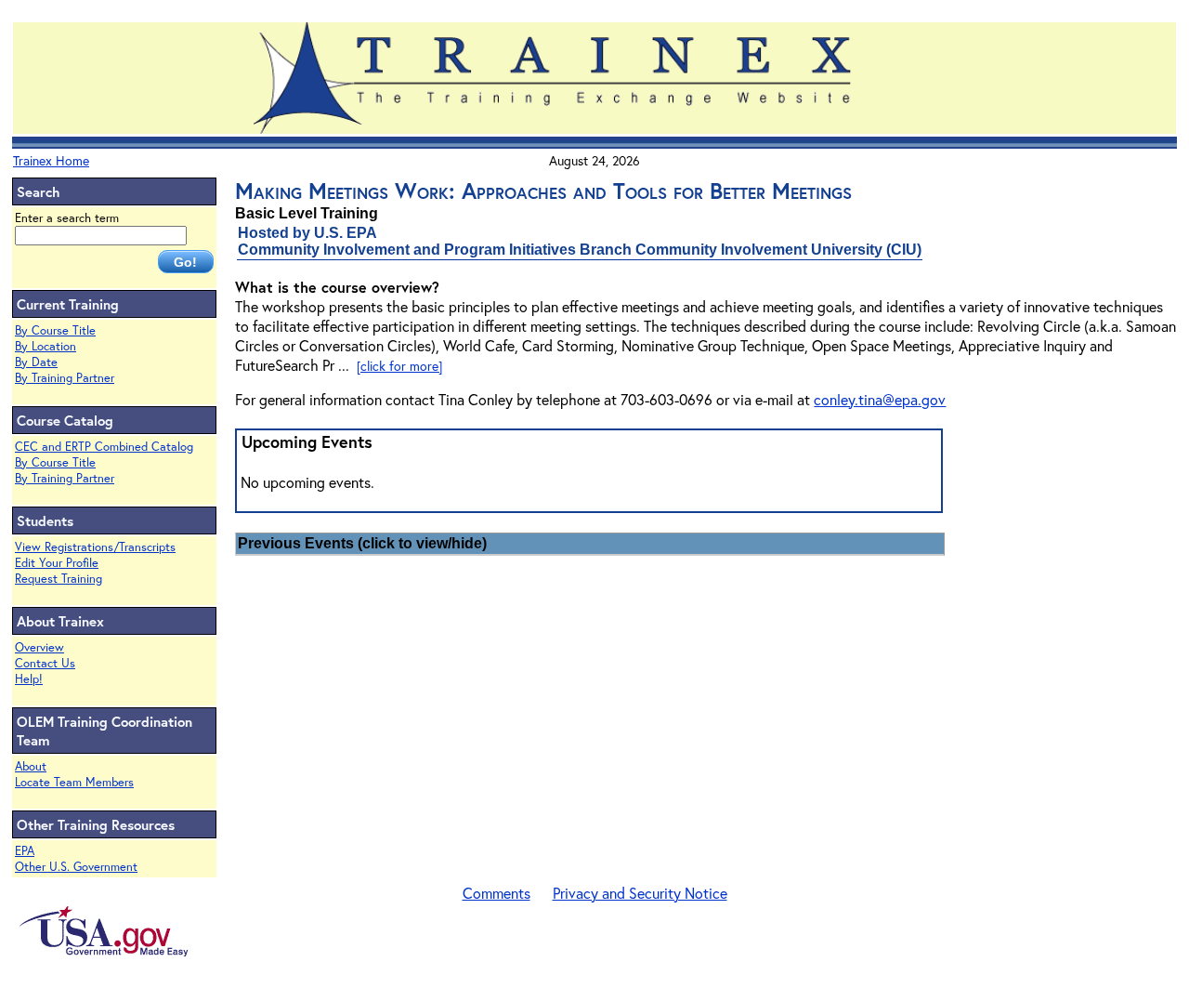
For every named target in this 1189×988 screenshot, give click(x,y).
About (30, 766)
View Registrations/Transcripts (95, 547)
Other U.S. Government (76, 867)
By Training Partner (64, 378)
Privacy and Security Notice (640, 892)
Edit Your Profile (56, 563)
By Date (36, 362)
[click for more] (399, 366)
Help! (29, 679)
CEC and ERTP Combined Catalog (104, 446)
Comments (496, 892)
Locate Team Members (74, 782)
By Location (45, 346)
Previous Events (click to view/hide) (362, 543)
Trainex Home (51, 160)
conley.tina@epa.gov (880, 399)
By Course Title (55, 330)
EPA (24, 851)
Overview (39, 647)
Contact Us (45, 663)
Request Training (58, 578)
